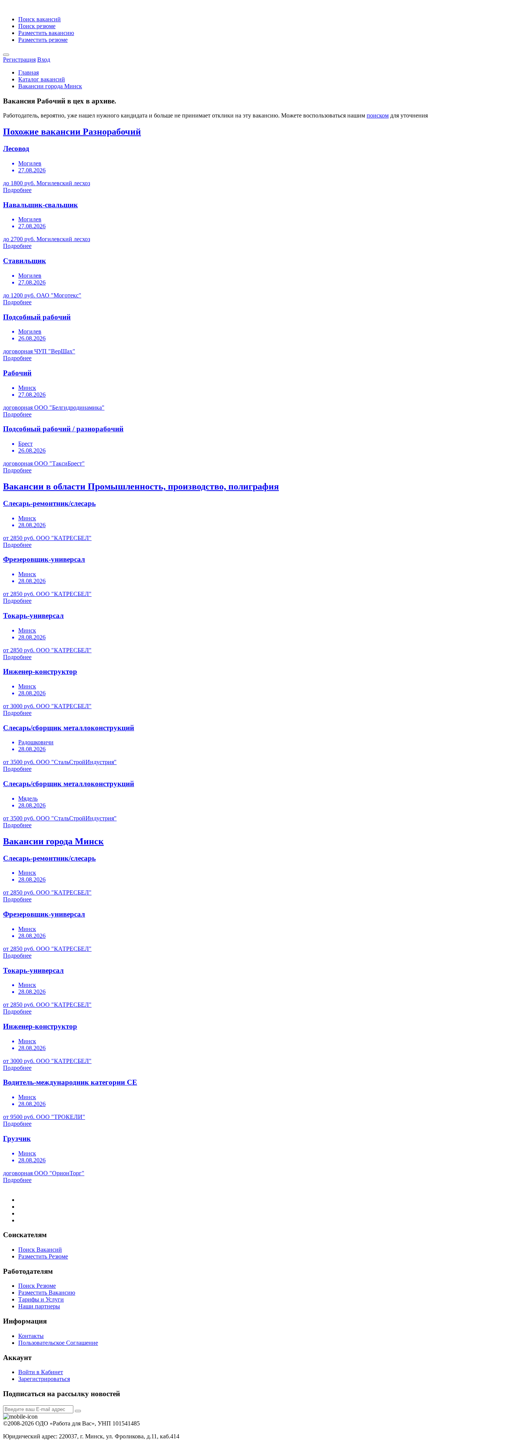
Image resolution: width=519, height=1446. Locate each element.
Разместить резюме (43, 40)
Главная (28, 72)
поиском (378, 115)
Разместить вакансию (46, 33)
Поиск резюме (36, 26)
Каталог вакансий (41, 79)
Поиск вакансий (39, 19)
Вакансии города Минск (50, 86)
